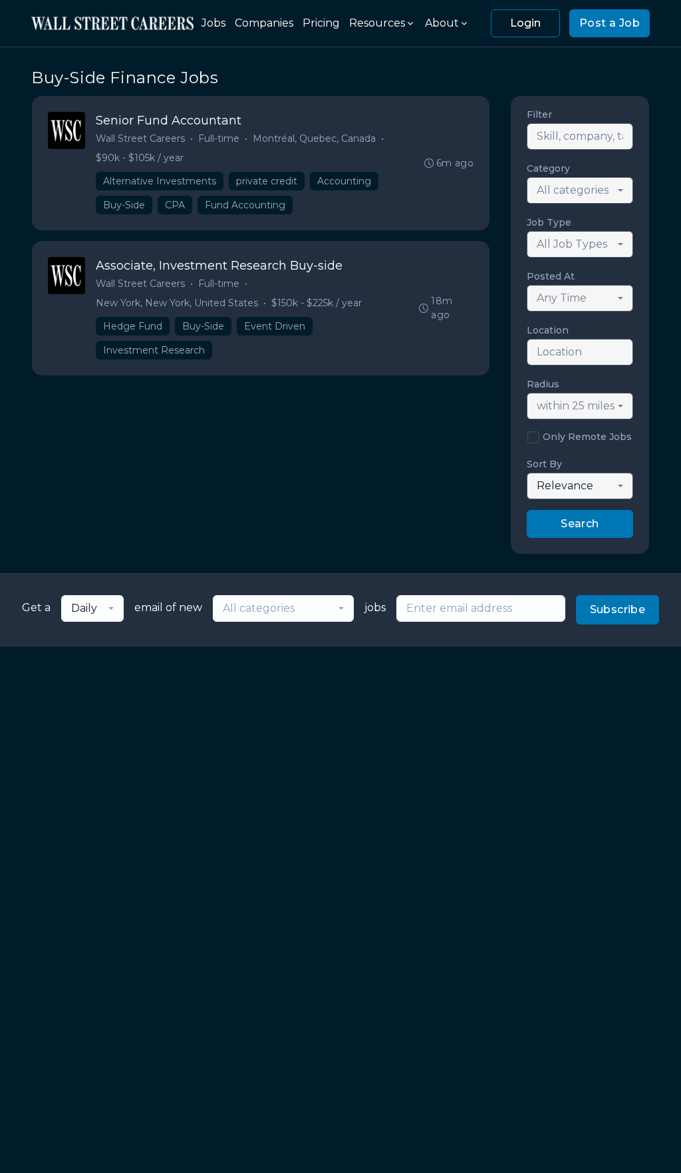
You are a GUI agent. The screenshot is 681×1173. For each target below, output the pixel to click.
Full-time (218, 138)
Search (580, 523)
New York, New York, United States (177, 303)
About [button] (442, 23)
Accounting (344, 181)
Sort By (544, 464)
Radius (543, 384)
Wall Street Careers (140, 138)
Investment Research (154, 350)
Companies (264, 23)
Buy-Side (124, 205)
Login (525, 23)
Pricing (321, 23)
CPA (175, 205)
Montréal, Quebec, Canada (314, 138)
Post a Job (609, 23)
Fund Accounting (245, 205)
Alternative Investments (159, 181)
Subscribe (618, 609)
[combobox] (580, 190)
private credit (266, 181)
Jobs (213, 23)
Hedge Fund (132, 326)
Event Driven (274, 326)
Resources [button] (377, 23)
